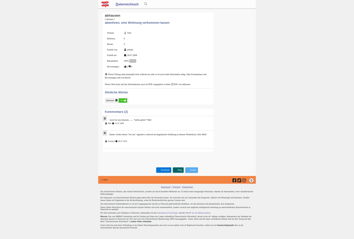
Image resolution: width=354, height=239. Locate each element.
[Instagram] (244, 181)
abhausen (110, 100)
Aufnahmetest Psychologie (167, 213)
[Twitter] (239, 181)
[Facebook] (234, 181)
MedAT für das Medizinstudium (198, 213)
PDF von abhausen (182, 84)
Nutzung (176, 187)
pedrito (130, 49)
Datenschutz (187, 187)
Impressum (166, 187)
